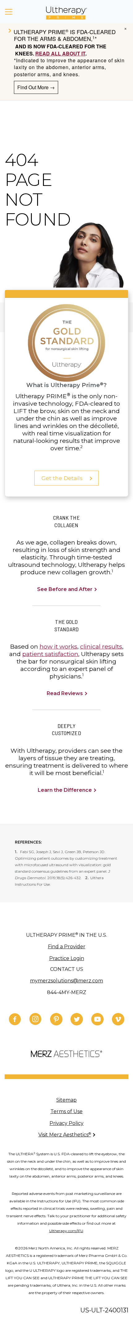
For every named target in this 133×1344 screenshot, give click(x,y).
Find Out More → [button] (36, 87)
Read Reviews (65, 693)
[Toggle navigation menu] (8, 11)
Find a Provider (66, 947)
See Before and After (65, 589)
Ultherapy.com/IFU (66, 1230)
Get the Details (62, 478)
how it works (58, 646)
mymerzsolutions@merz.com (66, 981)
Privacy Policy (66, 1123)
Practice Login (66, 958)
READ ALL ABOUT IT (60, 53)
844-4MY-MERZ (66, 992)
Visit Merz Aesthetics (64, 1135)
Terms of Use (66, 1111)
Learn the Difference (65, 790)
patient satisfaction (50, 654)
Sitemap (66, 1100)
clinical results (101, 646)
